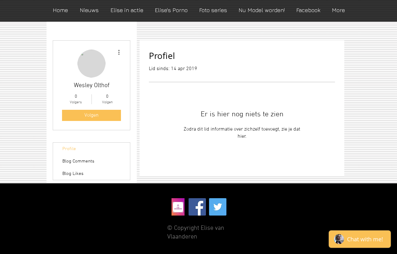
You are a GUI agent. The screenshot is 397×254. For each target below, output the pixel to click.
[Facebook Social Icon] (197, 207)
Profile (69, 149)
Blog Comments (78, 161)
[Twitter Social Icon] (217, 207)
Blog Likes (72, 173)
